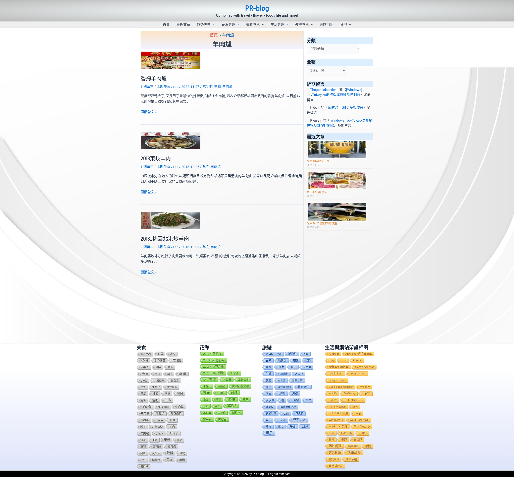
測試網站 (334, 459)
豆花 (143, 446)
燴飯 (155, 400)
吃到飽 (207, 87)
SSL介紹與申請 (338, 413)
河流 (268, 393)
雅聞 (293, 426)
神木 (218, 399)
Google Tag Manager (341, 386)
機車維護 (354, 453)
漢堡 (143, 393)
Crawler (357, 360)
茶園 (268, 420)
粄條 (172, 420)
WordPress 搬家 (359, 419)
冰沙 (172, 353)
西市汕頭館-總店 (317, 192)
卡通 (344, 439)
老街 (286, 413)
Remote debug (337, 406)
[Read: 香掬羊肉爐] (171, 60)
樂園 (268, 387)
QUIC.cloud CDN (353, 400)
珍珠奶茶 (176, 413)
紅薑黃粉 (157, 426)
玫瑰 (234, 392)
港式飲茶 (172, 387)
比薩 (143, 387)
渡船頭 (270, 400)
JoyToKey (349, 393)
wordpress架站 (338, 426)
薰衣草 (207, 412)
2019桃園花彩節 (213, 366)
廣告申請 (353, 446)
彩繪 (268, 373)
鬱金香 (207, 419)
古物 (305, 353)
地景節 (282, 360)
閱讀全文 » (149, 112)
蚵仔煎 (174, 433)
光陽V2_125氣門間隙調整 (322, 223)
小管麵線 (159, 380)
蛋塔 (154, 439)
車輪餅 (157, 446)
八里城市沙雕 (273, 353)
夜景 (296, 360)
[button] (213, 24)
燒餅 (143, 400)
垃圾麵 (144, 373)
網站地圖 (326, 24)
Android (334, 353)
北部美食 (163, 87)
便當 (160, 353)
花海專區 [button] (228, 24)
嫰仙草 (182, 373)
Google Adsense (364, 366)
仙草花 (234, 373)
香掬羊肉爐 (154, 78)
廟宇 (293, 367)
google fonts (336, 373)
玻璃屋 (270, 406)
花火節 (299, 413)
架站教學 (335, 452)
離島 (305, 426)
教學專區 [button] (302, 24)
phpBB (366, 393)
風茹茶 (156, 453)
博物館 (292, 353)
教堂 (268, 380)
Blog (331, 360)
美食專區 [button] (253, 24)
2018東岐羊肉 (156, 158)
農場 (268, 426)
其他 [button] (343, 24)
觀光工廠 (299, 420)
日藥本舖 (297, 380)
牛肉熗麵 (163, 406)
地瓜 (170, 367)
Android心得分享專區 (358, 353)
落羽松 (232, 406)
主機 (331, 433)
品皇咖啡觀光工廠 (318, 161)
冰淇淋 (144, 360)
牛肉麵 (144, 413)
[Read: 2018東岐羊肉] (171, 140)
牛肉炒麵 (146, 406)
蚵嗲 (143, 439)
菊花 (217, 406)
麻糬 (182, 459)
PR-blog (257, 7)
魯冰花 (222, 419)
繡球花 (232, 399)
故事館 (299, 373)
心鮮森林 (283, 373)
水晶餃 (156, 387)
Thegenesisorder (323, 90)
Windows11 (336, 419)
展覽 (268, 367)
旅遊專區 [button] (204, 24)
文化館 (282, 380)
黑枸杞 (144, 466)
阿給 (143, 453)
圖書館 (358, 439)
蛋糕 (167, 439)
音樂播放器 (336, 465)
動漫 (331, 439)
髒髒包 (156, 459)
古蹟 (268, 360)
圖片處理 (335, 446)
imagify (333, 393)
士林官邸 (243, 379)
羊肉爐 (227, 87)
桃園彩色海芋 (240, 386)
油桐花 (220, 392)
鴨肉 (170, 459)
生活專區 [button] (277, 24)
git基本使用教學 (339, 366)
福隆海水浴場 (288, 406)
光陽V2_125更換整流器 (345, 108)
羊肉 (217, 87)
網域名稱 (351, 459)
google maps (358, 373)
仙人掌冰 (145, 353)
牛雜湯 (160, 413)
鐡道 (280, 426)
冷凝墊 (363, 433)
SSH (355, 406)
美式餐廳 (271, 413)
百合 (206, 399)
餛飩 (143, 459)
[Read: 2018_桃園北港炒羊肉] (171, 221)
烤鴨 (167, 393)
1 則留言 (147, 87)
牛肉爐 (179, 406)
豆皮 (179, 439)
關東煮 (172, 446)
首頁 (166, 24)
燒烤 (180, 393)
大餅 (169, 373)
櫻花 (206, 393)
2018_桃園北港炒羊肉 (165, 238)
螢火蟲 (282, 420)
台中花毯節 (209, 379)
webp (358, 413)
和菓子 (144, 367)
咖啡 (158, 367)
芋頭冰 (159, 433)
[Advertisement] (340, 261)
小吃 (143, 380)
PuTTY (333, 400)
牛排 (167, 400)
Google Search (337, 380)
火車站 (295, 400)
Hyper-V (364, 386)
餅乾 (182, 453)
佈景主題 (346, 433)
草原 (245, 399)
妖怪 (308, 360)
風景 (269, 433)
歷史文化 (303, 387)
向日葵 (227, 379)
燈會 (308, 400)
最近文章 (183, 24)
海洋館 (282, 393)
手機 (368, 446)
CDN (344, 360)
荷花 (205, 406)
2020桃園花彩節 (213, 373)
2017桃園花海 (212, 353)
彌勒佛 (307, 367)
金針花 (221, 412)
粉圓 (143, 426)
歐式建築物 (284, 387)
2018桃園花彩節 (214, 360)
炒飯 (155, 393)
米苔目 (159, 420)
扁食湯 (175, 380)
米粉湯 (144, 420)
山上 (281, 367)
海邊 (295, 393)
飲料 (170, 453)
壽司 (157, 373)
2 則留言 (147, 247)
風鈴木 (236, 412)
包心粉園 (160, 360)
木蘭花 (221, 386)
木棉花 (207, 386)
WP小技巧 (362, 426)
